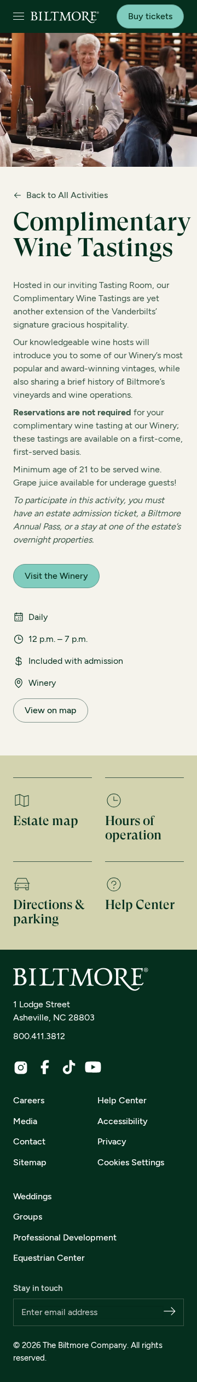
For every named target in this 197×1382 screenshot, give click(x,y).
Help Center (122, 1100)
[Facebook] (45, 1067)
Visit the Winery (56, 576)
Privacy (111, 1141)
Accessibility (122, 1121)
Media (25, 1121)
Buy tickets (150, 16)
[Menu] (18, 17)
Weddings (32, 1196)
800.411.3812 (39, 1036)
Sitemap (30, 1162)
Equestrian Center (49, 1258)
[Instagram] (21, 1068)
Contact (29, 1141)
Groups (27, 1216)
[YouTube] (93, 1067)
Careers (28, 1100)
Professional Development (65, 1237)
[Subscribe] (170, 1312)
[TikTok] (69, 1067)
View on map (51, 710)
